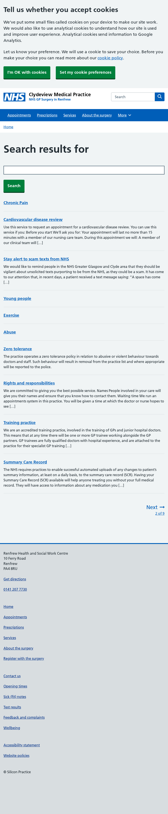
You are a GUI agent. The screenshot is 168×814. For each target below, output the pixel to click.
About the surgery (97, 115)
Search (14, 185)
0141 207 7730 (15, 589)
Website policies (16, 755)
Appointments (19, 115)
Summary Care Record (25, 462)
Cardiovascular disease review (33, 219)
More (124, 115)
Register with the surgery (24, 658)
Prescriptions (47, 115)
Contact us (12, 676)
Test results (12, 707)
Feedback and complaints (24, 717)
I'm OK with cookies (26, 72)
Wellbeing (12, 728)
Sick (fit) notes (15, 696)
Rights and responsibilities (29, 383)
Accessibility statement (22, 745)
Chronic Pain (16, 202)
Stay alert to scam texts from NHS (36, 259)
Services (69, 115)
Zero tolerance (18, 348)
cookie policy (110, 57)
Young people (17, 298)
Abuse (10, 332)
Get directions (15, 579)
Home (8, 127)
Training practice (20, 422)
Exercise (11, 315)
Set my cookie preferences (85, 72)
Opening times (15, 686)
